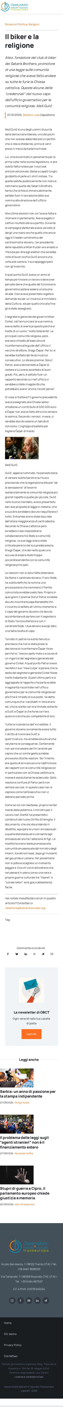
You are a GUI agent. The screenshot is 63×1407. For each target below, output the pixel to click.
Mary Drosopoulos (25, 1204)
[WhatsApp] (34, 954)
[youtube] (29, 1300)
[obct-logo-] (29, 1238)
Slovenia (10, 24)
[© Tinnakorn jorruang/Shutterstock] (17, 1167)
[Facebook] (8, 954)
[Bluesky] (17, 954)
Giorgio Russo (22, 1102)
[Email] (52, 954)
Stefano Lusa (31, 115)
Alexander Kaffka (23, 1153)
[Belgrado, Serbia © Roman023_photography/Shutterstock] (17, 1070)
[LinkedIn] (26, 954)
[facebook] (20, 1300)
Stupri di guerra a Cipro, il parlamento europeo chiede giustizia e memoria (24, 1193)
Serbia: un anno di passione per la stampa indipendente (28, 1094)
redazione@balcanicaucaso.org (25, 908)
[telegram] (46, 1300)
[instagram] (12, 1300)
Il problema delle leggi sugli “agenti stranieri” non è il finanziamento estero (24, 1142)
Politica (22, 24)
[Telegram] (43, 954)
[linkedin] (37, 1300)
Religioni (34, 24)
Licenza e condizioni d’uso (29, 1376)
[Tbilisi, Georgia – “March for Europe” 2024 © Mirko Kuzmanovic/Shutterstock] (17, 1116)
